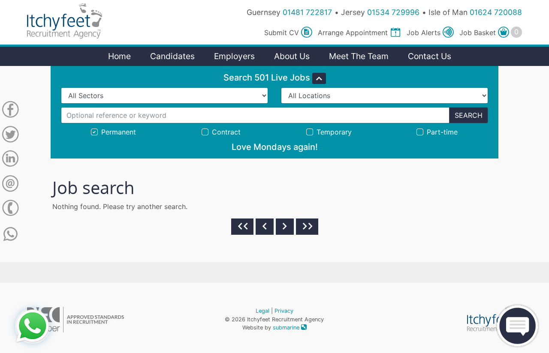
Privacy (283, 311)
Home (119, 56)
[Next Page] (285, 226)
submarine (287, 327)
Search (469, 115)
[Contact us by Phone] (10, 209)
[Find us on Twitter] (10, 135)
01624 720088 (496, 12)
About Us (292, 56)
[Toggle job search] (319, 78)
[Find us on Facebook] (10, 111)
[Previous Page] (265, 226)
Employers (234, 56)
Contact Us (429, 56)
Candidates (172, 56)
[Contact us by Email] (10, 185)
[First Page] (242, 226)
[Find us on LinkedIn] (10, 160)
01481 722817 (307, 12)
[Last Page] (307, 226)
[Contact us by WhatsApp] (10, 234)
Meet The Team (359, 56)
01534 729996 (393, 12)
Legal (262, 311)
